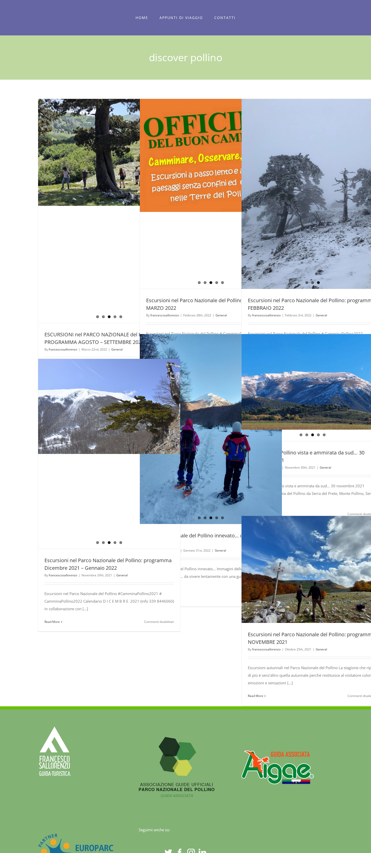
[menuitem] (142, 17)
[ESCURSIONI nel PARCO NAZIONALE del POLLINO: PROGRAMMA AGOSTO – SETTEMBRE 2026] (109, 211)
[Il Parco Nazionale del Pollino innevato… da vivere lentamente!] (211, 387)
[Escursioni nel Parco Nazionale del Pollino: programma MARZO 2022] (211, 194)
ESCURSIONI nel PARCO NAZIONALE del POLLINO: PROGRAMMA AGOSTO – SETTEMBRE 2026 (100, 210)
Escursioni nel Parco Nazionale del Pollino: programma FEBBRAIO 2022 (303, 194)
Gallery (118, 210)
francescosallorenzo (63, 349)
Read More (52, 622)
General (117, 349)
